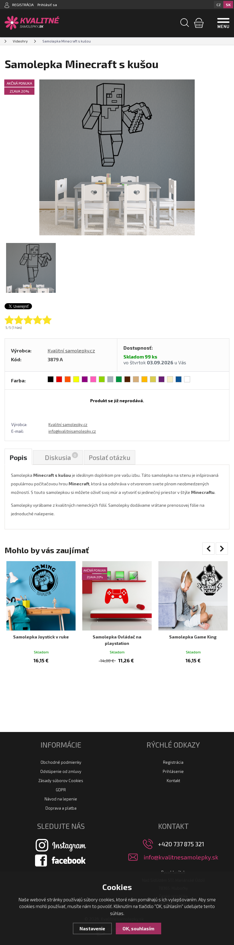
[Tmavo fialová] (161, 379)
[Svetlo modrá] (179, 379)
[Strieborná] (110, 379)
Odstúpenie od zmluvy (60, 771)
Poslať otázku (109, 457)
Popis (18, 457)
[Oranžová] (68, 379)
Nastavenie (92, 928)
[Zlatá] (153, 379)
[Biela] (187, 379)
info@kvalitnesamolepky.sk (181, 857)
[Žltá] (76, 379)
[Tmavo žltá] (144, 379)
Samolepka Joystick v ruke (41, 636)
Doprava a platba (60, 808)
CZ (218, 4)
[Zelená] (119, 379)
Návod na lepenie (60, 798)
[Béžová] (170, 379)
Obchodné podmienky (61, 762)
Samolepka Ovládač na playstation (117, 640)
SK (228, 4)
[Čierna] (51, 379)
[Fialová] (85, 379)
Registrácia (173, 762)
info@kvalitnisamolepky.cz (72, 431)
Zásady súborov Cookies (60, 780)
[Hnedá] (127, 379)
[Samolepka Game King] (193, 596)
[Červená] (59, 379)
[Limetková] (102, 379)
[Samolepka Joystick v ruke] (41, 596)
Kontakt (173, 780)
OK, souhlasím (138, 928)
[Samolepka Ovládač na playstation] (116, 596)
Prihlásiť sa (47, 4)
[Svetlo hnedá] (136, 379)
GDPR (61, 789)
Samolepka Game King (193, 636)
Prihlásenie (173, 771)
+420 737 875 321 (181, 844)
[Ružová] (93, 379)
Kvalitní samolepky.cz (71, 350)
